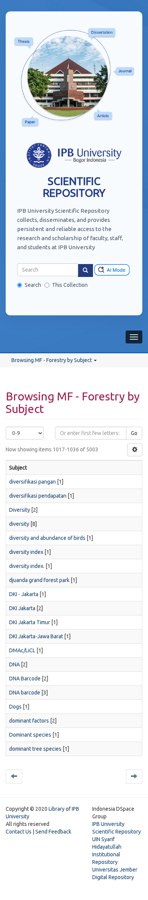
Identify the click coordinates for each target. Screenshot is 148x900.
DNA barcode (24, 693)
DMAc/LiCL (22, 650)
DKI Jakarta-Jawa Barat (36, 636)
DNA (14, 664)
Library (57, 809)
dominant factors (29, 721)
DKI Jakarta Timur (29, 622)
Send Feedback (53, 832)
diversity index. (26, 566)
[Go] (85, 270)
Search (33, 285)
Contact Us (18, 832)
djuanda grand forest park (39, 580)
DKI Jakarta (22, 608)
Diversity (19, 510)
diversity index (26, 552)
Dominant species (30, 735)
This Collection (70, 285)
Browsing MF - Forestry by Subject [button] (52, 360)
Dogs (15, 707)
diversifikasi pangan (32, 482)
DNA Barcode (25, 678)
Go (134, 433)
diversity (19, 524)
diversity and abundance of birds (47, 538)
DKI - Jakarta (23, 594)
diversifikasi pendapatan (37, 496)
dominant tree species (35, 749)
